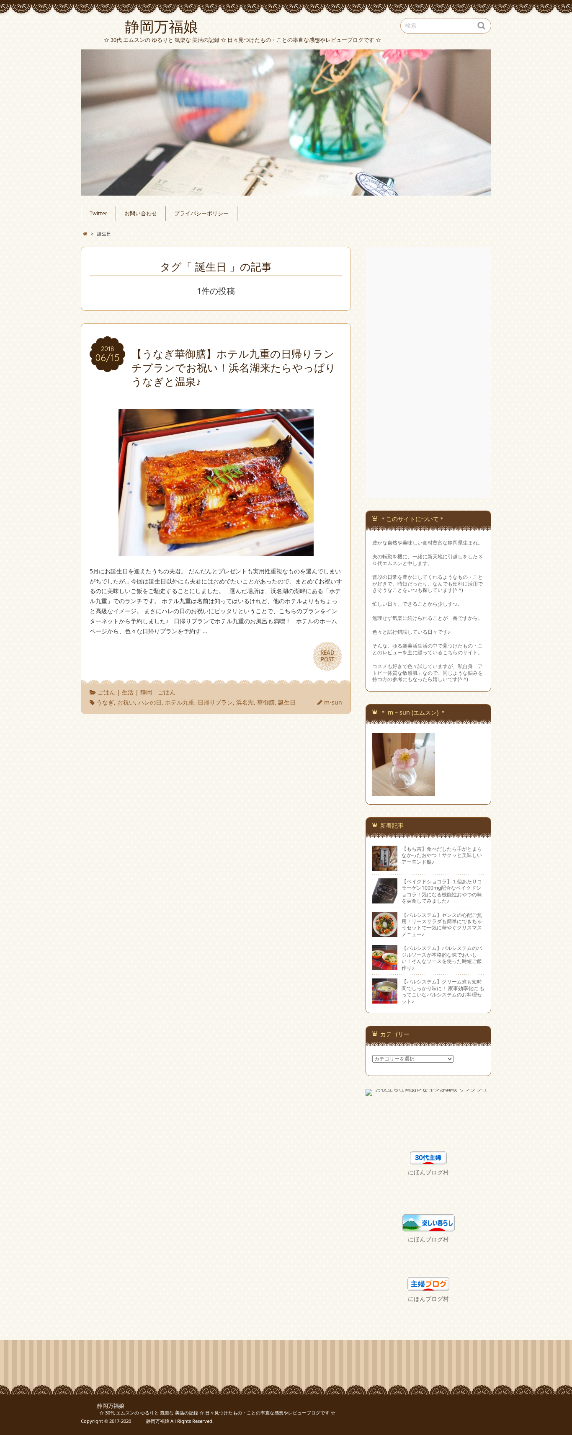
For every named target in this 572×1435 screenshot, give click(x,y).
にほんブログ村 (428, 1172)
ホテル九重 (179, 702)
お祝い (126, 702)
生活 (128, 692)
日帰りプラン (215, 702)
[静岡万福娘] (286, 122)
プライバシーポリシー (201, 213)
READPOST (327, 656)
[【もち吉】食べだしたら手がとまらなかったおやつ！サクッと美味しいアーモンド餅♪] (384, 867)
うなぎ (105, 702)
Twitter (98, 213)
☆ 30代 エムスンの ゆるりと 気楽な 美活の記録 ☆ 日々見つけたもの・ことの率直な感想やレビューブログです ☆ (208, 1412)
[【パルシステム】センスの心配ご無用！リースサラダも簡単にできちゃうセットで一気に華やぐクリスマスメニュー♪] (384, 933)
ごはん (106, 692)
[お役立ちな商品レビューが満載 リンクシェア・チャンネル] (428, 1093)
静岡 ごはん (157, 692)
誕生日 (287, 702)
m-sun (333, 702)
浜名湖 (245, 702)
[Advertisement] (429, 372)
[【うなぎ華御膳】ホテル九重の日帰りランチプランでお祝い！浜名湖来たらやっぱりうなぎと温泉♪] (216, 551)
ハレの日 (150, 702)
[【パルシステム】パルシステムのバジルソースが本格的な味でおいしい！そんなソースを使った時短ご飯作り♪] (384, 966)
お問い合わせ (140, 213)
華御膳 (266, 702)
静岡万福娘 (102, 1405)
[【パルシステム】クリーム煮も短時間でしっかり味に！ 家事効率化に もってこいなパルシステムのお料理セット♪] (384, 1000)
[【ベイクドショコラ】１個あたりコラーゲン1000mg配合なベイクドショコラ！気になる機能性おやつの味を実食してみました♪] (384, 899)
